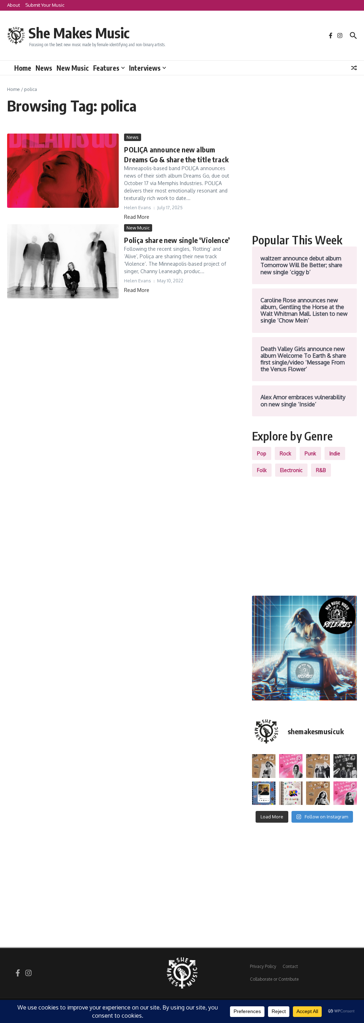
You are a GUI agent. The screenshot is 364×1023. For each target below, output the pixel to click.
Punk (310, 453)
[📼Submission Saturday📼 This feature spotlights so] (318, 793)
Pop (261, 453)
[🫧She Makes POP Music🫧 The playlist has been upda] (291, 766)
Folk (262, 470)
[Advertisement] (304, 178)
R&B (321, 470)
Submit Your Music (44, 5)
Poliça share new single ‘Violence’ (177, 240)
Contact (290, 966)
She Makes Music (78, 33)
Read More (136, 217)
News (44, 68)
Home (22, 68)
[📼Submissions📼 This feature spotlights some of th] (263, 766)
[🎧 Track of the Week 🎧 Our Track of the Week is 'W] (263, 793)
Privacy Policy (263, 966)
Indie (335, 453)
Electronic (291, 470)
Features (106, 68)
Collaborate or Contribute (274, 979)
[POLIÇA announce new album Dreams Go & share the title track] (63, 171)
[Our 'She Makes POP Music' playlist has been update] (345, 793)
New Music (73, 68)
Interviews (145, 68)
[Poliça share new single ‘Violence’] (63, 261)
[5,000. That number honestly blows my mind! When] (291, 793)
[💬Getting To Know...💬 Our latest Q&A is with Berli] (345, 766)
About (13, 5)
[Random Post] (354, 68)
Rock (285, 453)
